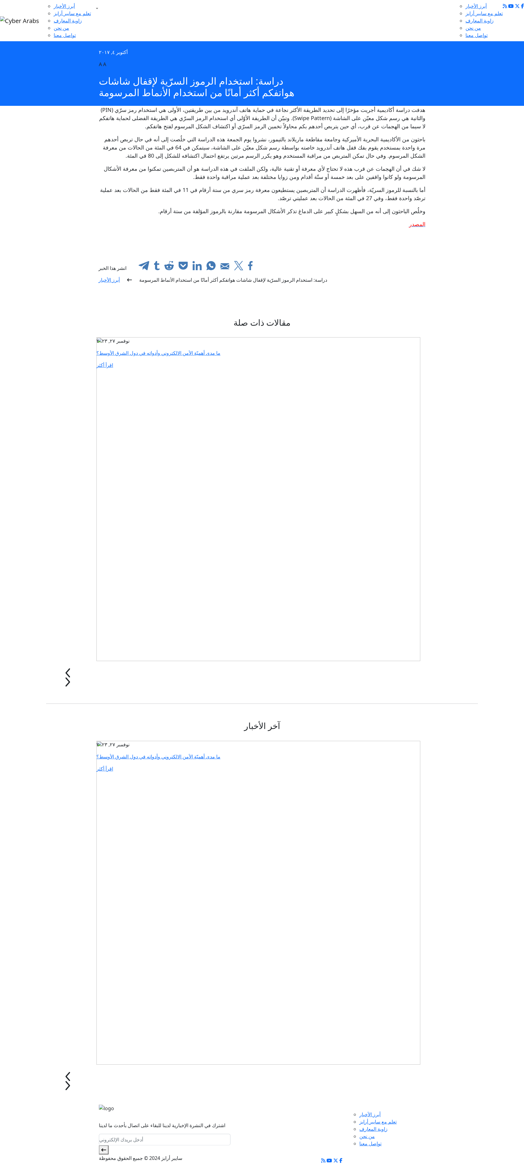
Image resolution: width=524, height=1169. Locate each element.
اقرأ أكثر (104, 365)
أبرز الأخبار (64, 6)
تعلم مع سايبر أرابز (72, 13)
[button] (96, 8)
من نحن (61, 28)
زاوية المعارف (68, 20)
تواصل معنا (65, 35)
